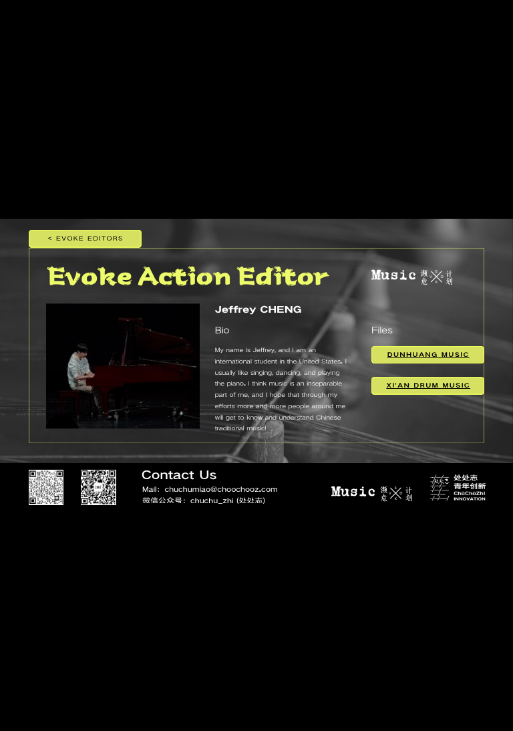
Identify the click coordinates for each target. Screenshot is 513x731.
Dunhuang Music (428, 354)
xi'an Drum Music (428, 385)
